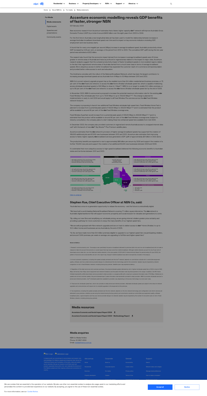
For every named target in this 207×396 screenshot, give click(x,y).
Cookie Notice (32, 391)
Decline (187, 387)
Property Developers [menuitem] (91, 3)
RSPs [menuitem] (107, 3)
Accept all (160, 387)
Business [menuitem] (72, 3)
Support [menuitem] (119, 3)
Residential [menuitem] (57, 3)
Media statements (83, 10)
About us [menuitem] (132, 3)
